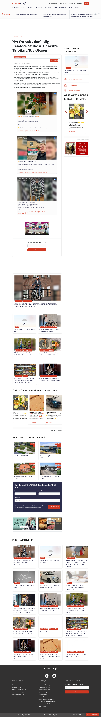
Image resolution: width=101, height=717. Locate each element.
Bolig (23, 7)
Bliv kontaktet (54, 507)
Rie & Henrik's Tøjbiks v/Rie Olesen (26, 178)
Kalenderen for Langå (44, 689)
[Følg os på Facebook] (47, 676)
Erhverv (30, 7)
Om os (14, 685)
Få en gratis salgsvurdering (46, 699)
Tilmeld (86, 3)
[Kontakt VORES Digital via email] (54, 676)
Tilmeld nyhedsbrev (92, 714)
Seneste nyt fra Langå (44, 685)
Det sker (39, 7)
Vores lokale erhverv (44, 687)
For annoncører (16, 687)
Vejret (77, 7)
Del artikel (53, 60)
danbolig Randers (22, 137)
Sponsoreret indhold (44, 704)
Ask (18, 92)
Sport (70, 7)
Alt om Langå (42, 706)
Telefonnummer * (19, 491)
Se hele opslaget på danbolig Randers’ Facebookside (32, 172)
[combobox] (15, 501)
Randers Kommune (44, 697)
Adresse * (17, 497)
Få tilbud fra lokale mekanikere (47, 701)
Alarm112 (15, 7)
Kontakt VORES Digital (18, 692)
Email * (41, 491)
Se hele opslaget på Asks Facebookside (28, 131)
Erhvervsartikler (43, 694)
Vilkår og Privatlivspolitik (19, 689)
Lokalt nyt (48, 7)
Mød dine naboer (60, 7)
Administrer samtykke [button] (18, 694)
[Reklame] (37, 228)
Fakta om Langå (43, 692)
